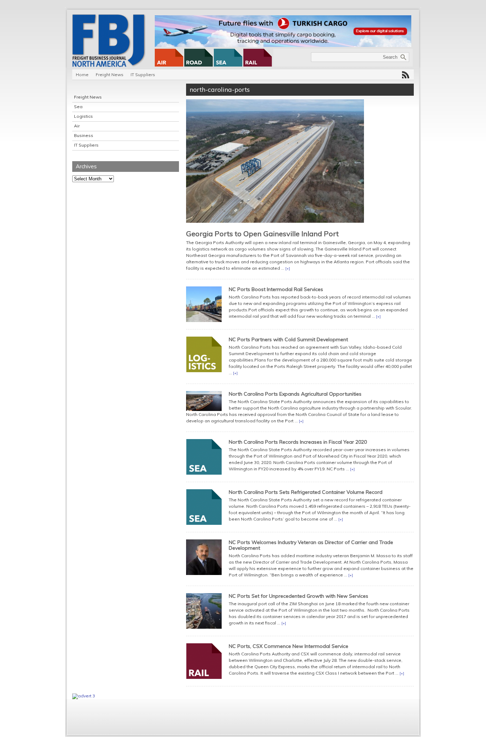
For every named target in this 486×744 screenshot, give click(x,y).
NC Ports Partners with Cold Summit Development (288, 339)
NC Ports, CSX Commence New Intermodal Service (288, 646)
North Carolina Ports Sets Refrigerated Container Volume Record (305, 492)
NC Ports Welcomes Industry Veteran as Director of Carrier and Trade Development (311, 545)
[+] (287, 268)
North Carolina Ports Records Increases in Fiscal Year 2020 (298, 442)
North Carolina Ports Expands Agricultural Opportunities (295, 394)
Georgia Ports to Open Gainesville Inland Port (262, 233)
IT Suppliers (143, 74)
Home (82, 74)
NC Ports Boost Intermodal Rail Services (276, 289)
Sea (78, 106)
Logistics (83, 116)
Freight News (109, 74)
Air (77, 125)
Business (83, 135)
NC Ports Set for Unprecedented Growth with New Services (298, 596)
